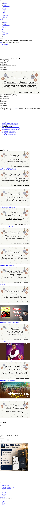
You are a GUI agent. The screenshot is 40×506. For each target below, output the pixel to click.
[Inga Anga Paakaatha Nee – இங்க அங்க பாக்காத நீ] (15, 417)
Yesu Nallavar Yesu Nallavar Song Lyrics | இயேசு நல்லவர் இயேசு (10, 123)
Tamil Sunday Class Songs (3, 148)
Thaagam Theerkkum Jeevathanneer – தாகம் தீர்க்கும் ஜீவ (7, 380)
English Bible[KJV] (5, 28)
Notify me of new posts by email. (5, 436)
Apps (2, 21)
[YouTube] (4, 500)
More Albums (3, 489)
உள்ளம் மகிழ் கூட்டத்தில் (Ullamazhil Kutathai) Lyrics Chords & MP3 (10, 127)
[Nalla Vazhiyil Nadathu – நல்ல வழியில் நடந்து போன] (15, 359)
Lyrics (3, 44)
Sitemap (3, 504)
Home (2, 502)
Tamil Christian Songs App (6, 25)
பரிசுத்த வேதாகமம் (4, 494)
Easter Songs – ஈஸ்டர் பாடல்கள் (5, 485)
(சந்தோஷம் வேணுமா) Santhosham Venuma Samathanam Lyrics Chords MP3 (10, 399)
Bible (2, 26)
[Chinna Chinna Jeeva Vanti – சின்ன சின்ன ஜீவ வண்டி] (15, 283)
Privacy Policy (3, 503)
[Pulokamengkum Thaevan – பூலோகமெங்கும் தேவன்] (15, 302)
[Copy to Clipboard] (5, 150)
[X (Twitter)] (1, 150)
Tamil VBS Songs (9, 148)
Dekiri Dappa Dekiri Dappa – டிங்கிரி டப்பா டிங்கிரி (6, 226)
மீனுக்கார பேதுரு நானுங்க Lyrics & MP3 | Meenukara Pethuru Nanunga (10, 129)
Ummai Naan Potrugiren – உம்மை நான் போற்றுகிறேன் (8, 131)
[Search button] (8, 440)
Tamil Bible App (5, 24)
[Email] (4, 150)
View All (4, 32)
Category (3, 29)
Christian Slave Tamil (2, 19)
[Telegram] (6, 150)
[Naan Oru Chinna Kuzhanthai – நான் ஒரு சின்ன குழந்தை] (15, 205)
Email (1, 426)
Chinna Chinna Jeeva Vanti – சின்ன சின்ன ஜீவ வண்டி (7, 284)
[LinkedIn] (7, 150)
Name (1, 425)
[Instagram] (2, 500)
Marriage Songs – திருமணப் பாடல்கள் (6, 488)
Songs (2, 31)
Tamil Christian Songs (6, 44)
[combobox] (3, 440)
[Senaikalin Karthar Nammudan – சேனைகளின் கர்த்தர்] (15, 263)
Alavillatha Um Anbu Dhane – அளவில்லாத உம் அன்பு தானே (9, 134)
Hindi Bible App (5, 22)
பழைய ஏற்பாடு (3, 495)
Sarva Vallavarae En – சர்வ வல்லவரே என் (7, 135)
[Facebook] (0, 150)
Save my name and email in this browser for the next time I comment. (9, 435)
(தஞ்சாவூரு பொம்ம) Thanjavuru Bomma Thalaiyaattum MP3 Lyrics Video (11, 128)
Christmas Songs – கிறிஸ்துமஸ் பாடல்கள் (7, 484)
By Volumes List (5, 34)
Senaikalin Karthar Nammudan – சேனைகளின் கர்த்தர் (7, 265)
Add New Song (3, 501)
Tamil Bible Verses (5, 35)
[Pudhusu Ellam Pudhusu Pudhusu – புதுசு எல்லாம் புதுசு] (15, 340)
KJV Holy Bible (4, 492)
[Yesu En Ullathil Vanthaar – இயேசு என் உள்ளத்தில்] (15, 244)
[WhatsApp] (3, 150)
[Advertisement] (20, 51)
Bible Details (4, 27)
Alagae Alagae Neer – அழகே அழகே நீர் (7, 133)
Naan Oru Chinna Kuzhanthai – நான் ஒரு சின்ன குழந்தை (7, 207)
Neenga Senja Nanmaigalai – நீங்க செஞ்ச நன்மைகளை (9, 132)
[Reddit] (8, 150)
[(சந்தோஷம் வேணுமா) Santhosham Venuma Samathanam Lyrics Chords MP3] (15, 398)
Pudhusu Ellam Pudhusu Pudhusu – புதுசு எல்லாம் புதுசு (7, 341)
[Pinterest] (2, 150)
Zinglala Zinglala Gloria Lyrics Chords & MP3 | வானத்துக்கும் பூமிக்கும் (9, 322)
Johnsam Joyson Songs (15, 108)
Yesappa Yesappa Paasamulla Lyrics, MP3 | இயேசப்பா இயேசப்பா (10, 124)
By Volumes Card (5, 33)
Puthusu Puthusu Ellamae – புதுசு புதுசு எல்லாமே (8, 125)
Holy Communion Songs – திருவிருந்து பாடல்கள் (8, 487)
